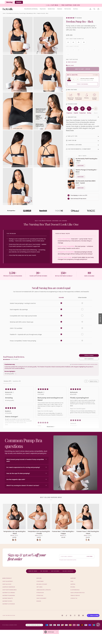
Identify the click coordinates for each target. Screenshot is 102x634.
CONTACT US (74, 598)
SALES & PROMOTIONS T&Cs (78, 592)
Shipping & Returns (75, 145)
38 (83, 42)
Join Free (89, 556)
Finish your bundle (82, 84)
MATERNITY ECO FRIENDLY (9, 592)
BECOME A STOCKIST (42, 584)
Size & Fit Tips (72, 136)
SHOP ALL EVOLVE (7, 584)
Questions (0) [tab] (17, 381)
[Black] (13, 540)
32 (68, 42)
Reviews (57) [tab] (7, 381)
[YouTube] (83, 615)
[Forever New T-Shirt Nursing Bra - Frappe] (63, 516)
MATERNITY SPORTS (7, 601)
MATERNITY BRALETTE (8, 598)
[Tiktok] (66, 615)
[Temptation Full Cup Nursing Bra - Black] (14, 516)
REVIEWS (39, 601)
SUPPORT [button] (73, 578)
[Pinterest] (70, 615)
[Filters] (86, 381)
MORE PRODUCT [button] (7, 578)
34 (73, 42)
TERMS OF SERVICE (75, 595)
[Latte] (86, 540)
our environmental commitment (79, 149)
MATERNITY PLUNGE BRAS (9, 595)
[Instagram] (74, 615)
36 (78, 42)
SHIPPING (73, 584)
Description (72, 117)
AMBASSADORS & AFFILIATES (44, 590)
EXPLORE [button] (39, 578)
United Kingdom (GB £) (33, 625)
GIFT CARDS (39, 587)
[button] (31, 9)
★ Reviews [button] (100, 318)
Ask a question (88, 359)
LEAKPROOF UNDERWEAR (9, 587)
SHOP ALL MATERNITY (8, 581)
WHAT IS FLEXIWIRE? (41, 598)
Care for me (72, 140)
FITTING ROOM (40, 592)
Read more (70, 130)
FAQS (72, 581)
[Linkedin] (79, 615)
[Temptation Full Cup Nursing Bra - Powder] (38, 516)
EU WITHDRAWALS (75, 590)
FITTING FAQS (40, 595)
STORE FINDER (40, 581)
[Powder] (15, 540)
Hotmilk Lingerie (9, 625)
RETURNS (73, 587)
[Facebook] (62, 615)
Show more (50, 426)
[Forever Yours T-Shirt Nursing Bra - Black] (87, 516)
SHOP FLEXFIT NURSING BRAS (10, 590)
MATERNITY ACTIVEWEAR (9, 604)
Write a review (88, 355)
